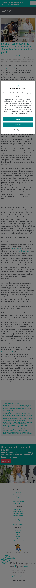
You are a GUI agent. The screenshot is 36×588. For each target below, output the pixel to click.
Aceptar (18, 119)
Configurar (18, 130)
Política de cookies (21, 113)
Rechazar (18, 124)
